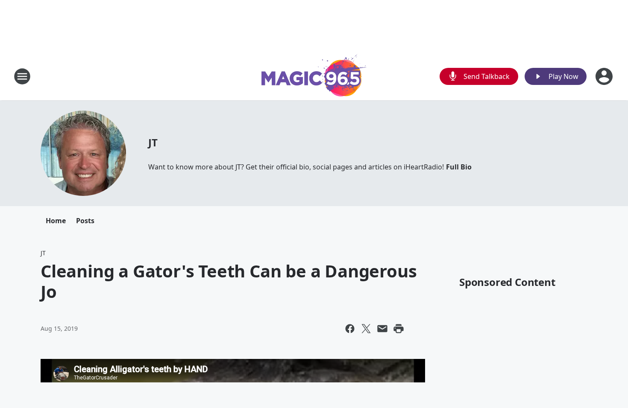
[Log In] (605, 76)
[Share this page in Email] (382, 329)
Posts (85, 220)
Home (56, 220)
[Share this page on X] (366, 329)
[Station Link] (314, 76)
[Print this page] (399, 329)
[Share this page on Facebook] (350, 329)
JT (153, 142)
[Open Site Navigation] (22, 76)
